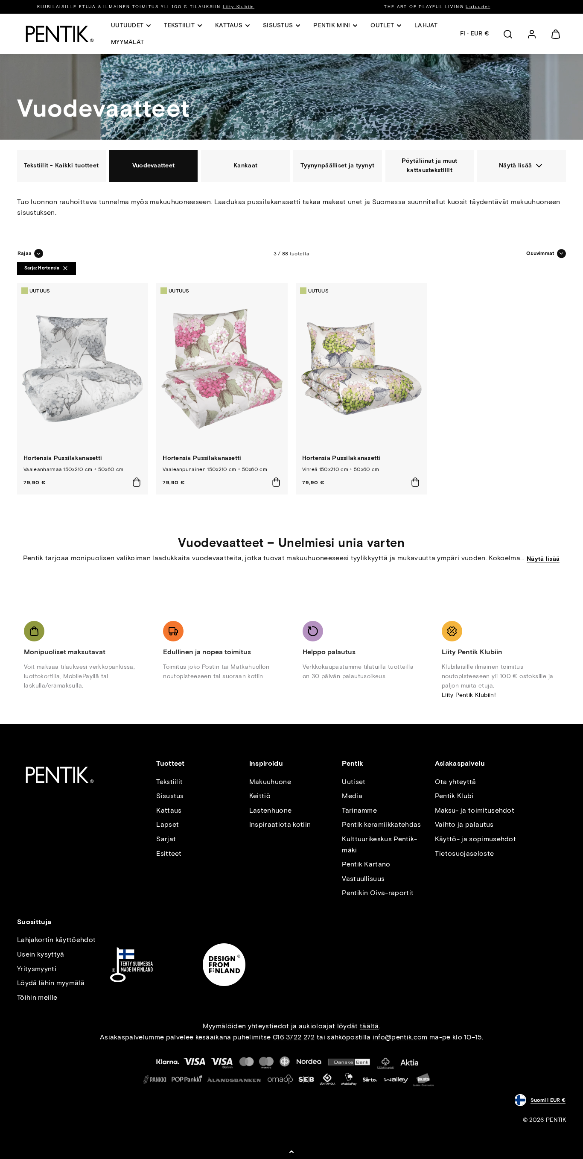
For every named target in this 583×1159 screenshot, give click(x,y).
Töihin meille (37, 997)
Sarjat (166, 839)
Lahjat (426, 25)
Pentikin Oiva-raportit (378, 893)
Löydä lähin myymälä (51, 983)
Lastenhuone (270, 810)
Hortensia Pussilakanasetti (62, 458)
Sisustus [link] (278, 25)
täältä (369, 1026)
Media (352, 796)
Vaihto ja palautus (464, 824)
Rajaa (24, 253)
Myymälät (127, 42)
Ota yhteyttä (455, 782)
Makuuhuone (270, 782)
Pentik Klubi (454, 796)
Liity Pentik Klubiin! (469, 695)
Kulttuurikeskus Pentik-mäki (379, 844)
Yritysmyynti (36, 969)
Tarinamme (359, 810)
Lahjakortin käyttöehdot (56, 940)
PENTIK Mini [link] (331, 25)
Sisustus (170, 796)
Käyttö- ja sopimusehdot (475, 839)
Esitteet (169, 853)
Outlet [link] (382, 25)
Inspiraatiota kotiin (280, 824)
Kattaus (168, 810)
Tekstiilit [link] (179, 25)
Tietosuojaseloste (464, 853)
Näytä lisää (543, 558)
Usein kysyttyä (40, 954)
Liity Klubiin (238, 6)
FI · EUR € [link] (474, 33)
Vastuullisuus (363, 879)
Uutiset (353, 782)
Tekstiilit (169, 782)
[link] (532, 34)
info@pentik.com (400, 1037)
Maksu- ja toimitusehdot (474, 810)
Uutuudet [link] (127, 25)
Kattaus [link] (228, 25)
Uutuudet (478, 6)
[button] (508, 34)
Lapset (167, 824)
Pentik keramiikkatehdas (381, 824)
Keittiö (260, 796)
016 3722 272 (294, 1037)
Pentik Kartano (366, 864)
